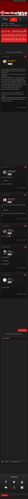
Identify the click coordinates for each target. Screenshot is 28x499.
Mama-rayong (11, 198)
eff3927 (9, 278)
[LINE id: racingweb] (6, 487)
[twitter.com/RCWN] (14, 482)
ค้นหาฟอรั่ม (4, 23)
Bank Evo (10, 230)
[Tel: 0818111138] (14, 487)
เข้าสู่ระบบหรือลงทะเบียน (20, 1)
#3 (25, 194)
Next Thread (18, 52)
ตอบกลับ (24, 107)
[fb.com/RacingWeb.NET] (6, 482)
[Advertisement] (14, 127)
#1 (25, 56)
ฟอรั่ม (13, 19)
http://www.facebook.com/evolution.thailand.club (14, 97)
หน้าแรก (5, 19)
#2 (25, 167)
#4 (25, 226)
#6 (25, 274)
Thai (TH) (4, 495)
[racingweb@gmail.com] (22, 487)
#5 (25, 247)
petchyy (10, 251)
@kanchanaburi (12, 171)
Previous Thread (10, 52)
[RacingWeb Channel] (22, 482)
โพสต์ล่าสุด (11, 23)
